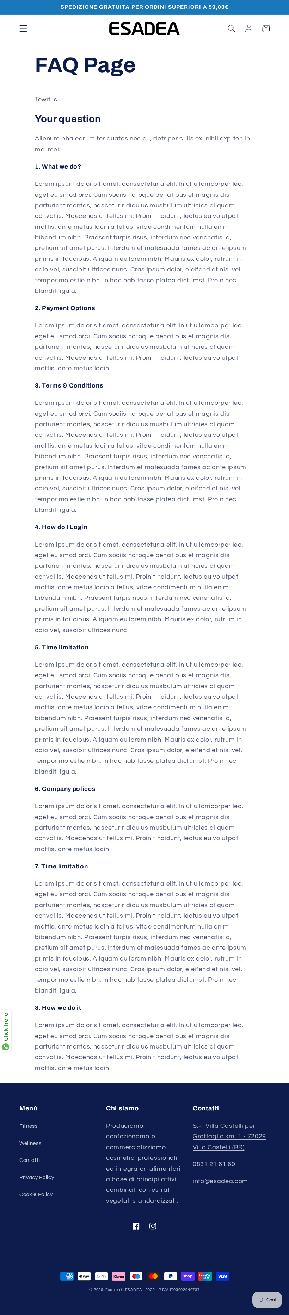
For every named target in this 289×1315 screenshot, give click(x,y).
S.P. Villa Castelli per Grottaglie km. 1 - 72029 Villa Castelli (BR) (229, 1137)
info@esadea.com (220, 1181)
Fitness (28, 1126)
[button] (23, 28)
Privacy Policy (36, 1177)
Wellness (30, 1143)
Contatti (29, 1160)
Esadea (113, 1290)
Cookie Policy (36, 1194)
